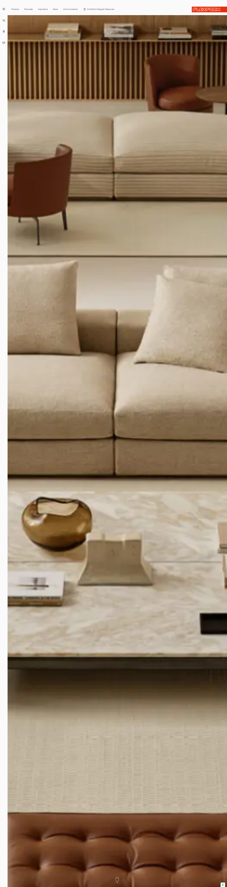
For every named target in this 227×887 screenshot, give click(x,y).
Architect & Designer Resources (100, 9)
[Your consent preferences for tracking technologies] (223, 885)
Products (15, 9)
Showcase (28, 9)
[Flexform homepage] (209, 9)
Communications (70, 9)
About (55, 9)
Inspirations (43, 9)
